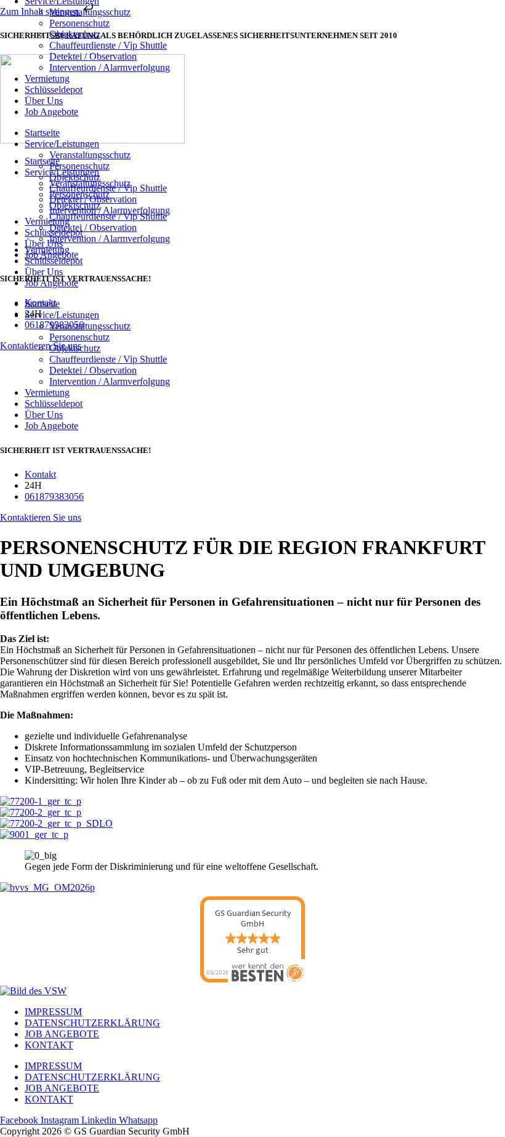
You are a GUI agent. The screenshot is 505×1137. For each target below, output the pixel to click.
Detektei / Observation (93, 370)
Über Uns (44, 414)
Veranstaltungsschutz (90, 12)
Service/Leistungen (62, 144)
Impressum (53, 1011)
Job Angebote (51, 425)
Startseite (42, 132)
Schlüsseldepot (54, 403)
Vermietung (47, 392)
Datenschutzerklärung (92, 1023)
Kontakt (49, 1045)
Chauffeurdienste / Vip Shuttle (108, 359)
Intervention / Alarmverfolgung (109, 381)
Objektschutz (74, 34)
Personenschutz (79, 23)
